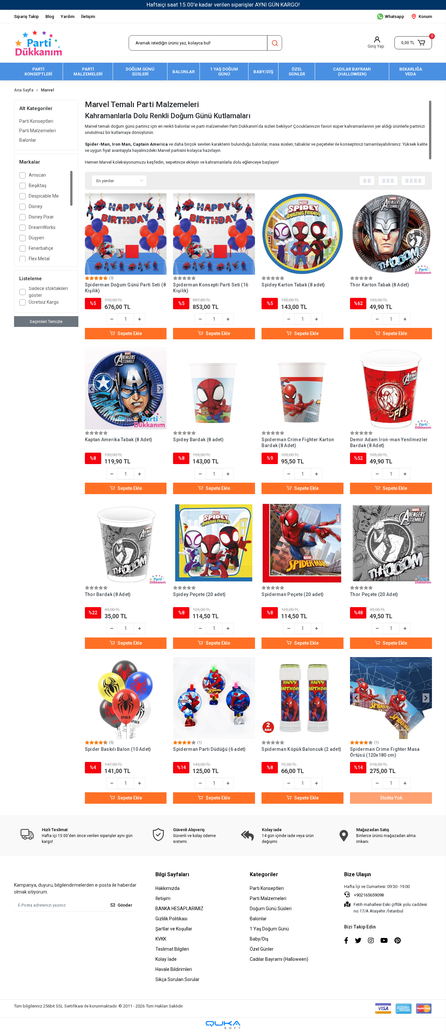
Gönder (125, 905)
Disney (35, 206)
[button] (413, 43)
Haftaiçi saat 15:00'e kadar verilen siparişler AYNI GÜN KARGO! (223, 4)
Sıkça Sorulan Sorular (177, 979)
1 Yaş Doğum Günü (269, 928)
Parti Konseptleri (36, 121)
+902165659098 (368, 895)
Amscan (37, 175)
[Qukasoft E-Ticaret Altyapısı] (223, 1025)
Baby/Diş (259, 939)
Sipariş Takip (26, 16)
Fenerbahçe (41, 248)
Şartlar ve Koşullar (173, 928)
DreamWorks (42, 227)
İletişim (88, 16)
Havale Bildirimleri (173, 969)
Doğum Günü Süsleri (271, 908)
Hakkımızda (167, 888)
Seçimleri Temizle (46, 321)
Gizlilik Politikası (171, 918)
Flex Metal (39, 258)
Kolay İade (166, 959)
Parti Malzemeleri (37, 130)
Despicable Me (44, 196)
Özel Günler (262, 949)
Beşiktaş (37, 185)
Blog (49, 16)
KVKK (160, 939)
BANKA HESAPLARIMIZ (179, 908)
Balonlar (27, 140)
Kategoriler (264, 874)
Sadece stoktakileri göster (48, 292)
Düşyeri (36, 237)
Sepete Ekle (130, 333)
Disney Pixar (41, 216)
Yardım (67, 16)
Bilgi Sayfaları (172, 874)
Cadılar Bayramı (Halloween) (279, 959)
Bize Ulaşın (357, 874)
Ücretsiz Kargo (44, 302)
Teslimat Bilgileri (172, 949)
